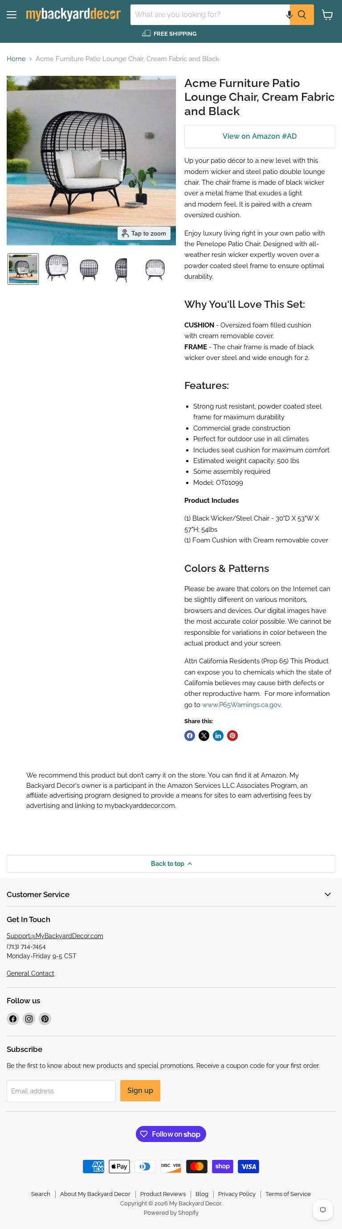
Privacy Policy (237, 1194)
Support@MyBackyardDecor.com (55, 935)
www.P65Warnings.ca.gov (241, 705)
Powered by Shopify (171, 1212)
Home (16, 59)
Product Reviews (163, 1194)
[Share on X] (204, 735)
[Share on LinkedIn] (218, 735)
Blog (201, 1194)
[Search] (302, 14)
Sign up (140, 1090)
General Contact (30, 973)
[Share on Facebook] (189, 735)
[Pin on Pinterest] (232, 735)
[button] (289, 14)
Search (40, 1194)
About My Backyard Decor (95, 1194)
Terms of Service (288, 1194)
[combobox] (210, 14)
